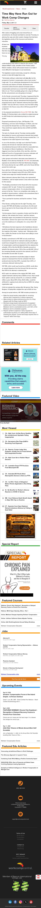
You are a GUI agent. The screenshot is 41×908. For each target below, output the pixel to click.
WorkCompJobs (20, 856)
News (18, 9)
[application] (20, 410)
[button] (20, 410)
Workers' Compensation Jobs (10, 674)
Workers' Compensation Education (11, 626)
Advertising (20, 848)
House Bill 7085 (26, 112)
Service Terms (20, 835)
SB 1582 (26, 160)
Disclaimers (20, 839)
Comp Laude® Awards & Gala (20, 858)
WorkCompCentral (8, 9)
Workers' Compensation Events (10, 741)
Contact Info (20, 846)
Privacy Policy (20, 837)
